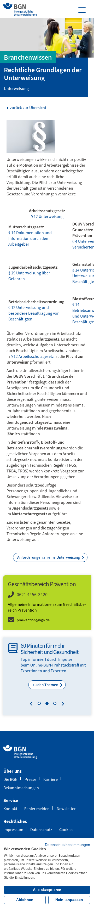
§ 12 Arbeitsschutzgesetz (33, 356)
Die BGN (10, 779)
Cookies (66, 829)
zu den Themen (46, 684)
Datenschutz (41, 829)
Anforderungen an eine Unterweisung (49, 557)
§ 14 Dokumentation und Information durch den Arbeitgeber (30, 238)
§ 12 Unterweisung (47, 216)
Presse (30, 779)
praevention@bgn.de (33, 620)
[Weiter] (61, 704)
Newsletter (66, 808)
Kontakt (10, 808)
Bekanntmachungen (21, 788)
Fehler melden (37, 808)
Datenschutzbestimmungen (67, 845)
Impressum (13, 829)
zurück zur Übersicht (27, 108)
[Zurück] (32, 704)
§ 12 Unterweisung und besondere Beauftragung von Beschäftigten (34, 313)
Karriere (50, 779)
